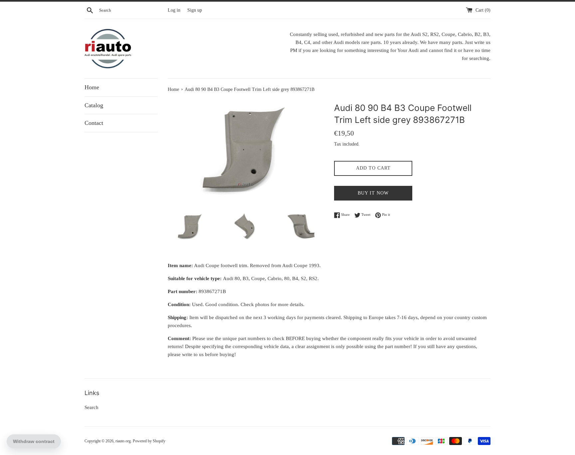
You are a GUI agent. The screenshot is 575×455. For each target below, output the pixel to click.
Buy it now (373, 193)
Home (92, 87)
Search (91, 407)
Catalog (94, 105)
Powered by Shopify (149, 441)
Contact (94, 123)
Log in (174, 10)
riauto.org (123, 441)
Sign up (194, 10)
